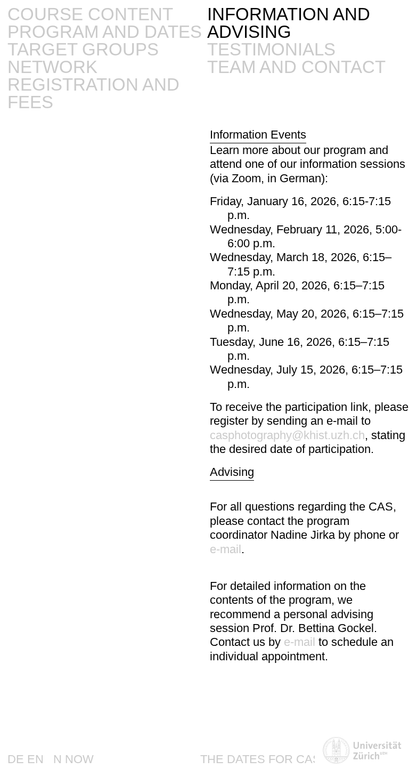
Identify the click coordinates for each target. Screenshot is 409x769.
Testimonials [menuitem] (271, 49)
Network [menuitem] (52, 67)
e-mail (225, 549)
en (35, 759)
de (15, 759)
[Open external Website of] (362, 751)
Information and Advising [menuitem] (288, 23)
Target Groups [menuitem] (83, 49)
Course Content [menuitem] (90, 14)
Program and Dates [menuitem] (104, 32)
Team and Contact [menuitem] (296, 67)
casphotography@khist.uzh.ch (287, 435)
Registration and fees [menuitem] (93, 93)
